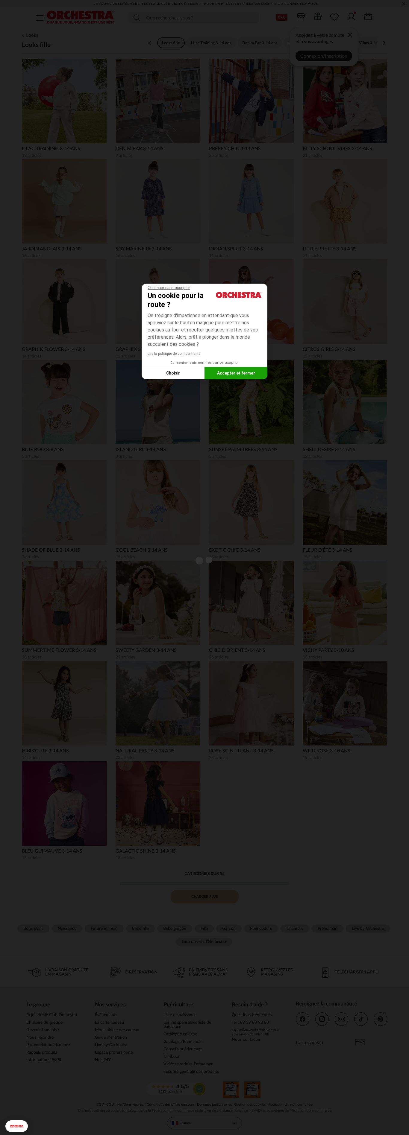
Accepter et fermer (236, 372)
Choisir (173, 372)
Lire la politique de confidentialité (174, 354)
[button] (16, 1126)
